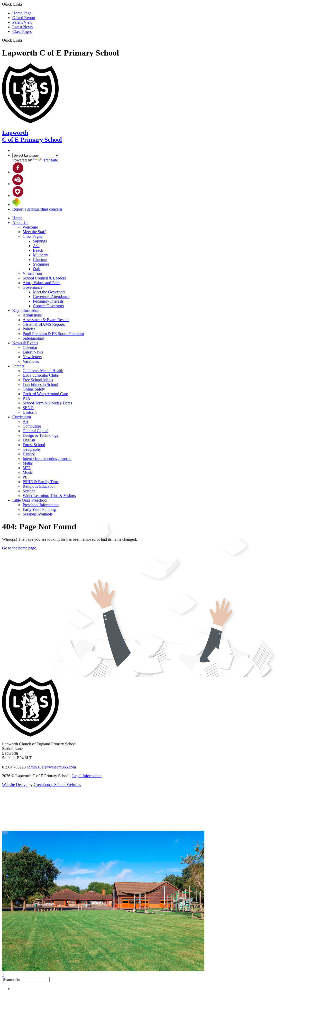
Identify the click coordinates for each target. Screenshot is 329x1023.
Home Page (21, 13)
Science (29, 491)
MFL (27, 468)
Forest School (34, 444)
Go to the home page (19, 548)
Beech (38, 250)
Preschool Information (41, 505)
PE (25, 477)
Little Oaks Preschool (29, 500)
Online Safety (34, 389)
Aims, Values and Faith (41, 282)
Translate (50, 160)
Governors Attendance (51, 296)
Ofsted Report (23, 17)
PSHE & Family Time (41, 481)
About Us (20, 222)
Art (25, 421)
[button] (24, 40)
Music (28, 472)
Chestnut (40, 259)
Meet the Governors (49, 292)
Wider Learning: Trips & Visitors (49, 495)
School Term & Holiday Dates (47, 403)
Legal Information (87, 776)
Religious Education (39, 486)
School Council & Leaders (44, 278)
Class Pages (22, 31)
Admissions (32, 315)
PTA (26, 398)
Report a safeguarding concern (37, 209)
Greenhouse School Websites (57, 784)
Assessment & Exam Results (46, 320)
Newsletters (32, 357)
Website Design (15, 784)
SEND (28, 407)
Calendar (30, 347)
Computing (32, 426)
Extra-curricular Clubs (41, 375)
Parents (18, 366)
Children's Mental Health (43, 370)
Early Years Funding (39, 509)
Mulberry (40, 255)
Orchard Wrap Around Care (45, 394)
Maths (28, 463)
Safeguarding (33, 338)
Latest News (22, 27)
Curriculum (21, 417)
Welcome (30, 227)
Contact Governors (48, 306)
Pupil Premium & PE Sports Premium (53, 333)
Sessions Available (38, 514)
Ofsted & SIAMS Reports (44, 324)
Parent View (22, 22)
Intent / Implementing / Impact (47, 458)
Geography (32, 449)
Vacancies (31, 361)
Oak (36, 269)
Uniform (29, 412)
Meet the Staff (34, 232)
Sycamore (41, 264)
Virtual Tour (32, 273)
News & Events (25, 343)
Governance (32, 287)
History (29, 454)
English (29, 440)
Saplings (40, 241)
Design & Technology (41, 435)
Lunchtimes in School (40, 384)
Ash (36, 245)
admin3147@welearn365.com (51, 767)
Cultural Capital (35, 431)
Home (17, 218)
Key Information (25, 310)
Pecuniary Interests (48, 301)
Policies (29, 329)
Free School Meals (38, 380)
